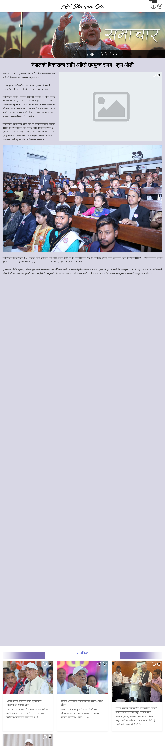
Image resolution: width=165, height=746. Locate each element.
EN (155, 2)
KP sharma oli (82, 6)
